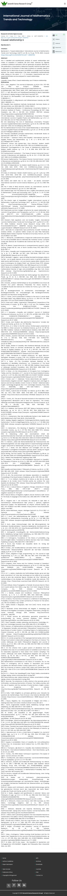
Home (4, 858)
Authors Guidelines (8, 861)
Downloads (39, 864)
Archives (38, 861)
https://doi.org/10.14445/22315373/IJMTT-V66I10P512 (18, 55)
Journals (38, 869)
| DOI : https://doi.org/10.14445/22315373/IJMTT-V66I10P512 (25, 37)
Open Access (6, 869)
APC (37, 858)
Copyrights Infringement (10, 875)
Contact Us (39, 875)
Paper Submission (8, 864)
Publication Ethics (8, 872)
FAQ (37, 872)
